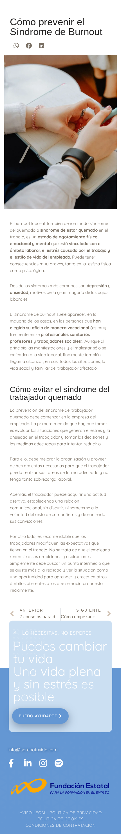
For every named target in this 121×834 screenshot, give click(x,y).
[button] (16, 45)
